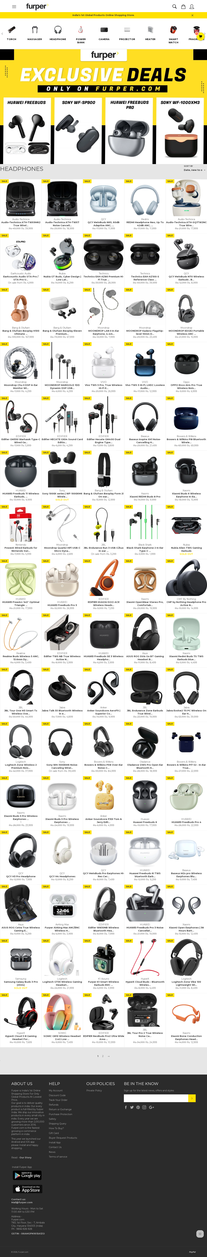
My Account (56, 1090)
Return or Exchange (60, 1109)
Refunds (53, 1104)
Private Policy (94, 1090)
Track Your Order (58, 1100)
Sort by (188, 166)
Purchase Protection (60, 1114)
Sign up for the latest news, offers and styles (149, 1090)
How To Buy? (56, 1128)
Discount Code (57, 1095)
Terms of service (58, 1156)
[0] (200, 37)
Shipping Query (57, 1123)
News (52, 1152)
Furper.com (23, 1252)
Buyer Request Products (63, 1137)
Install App (55, 1142)
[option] (11, 32)
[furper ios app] (28, 1196)
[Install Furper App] (27, 1179)
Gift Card (54, 1133)
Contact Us (55, 1147)
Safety (52, 1118)
